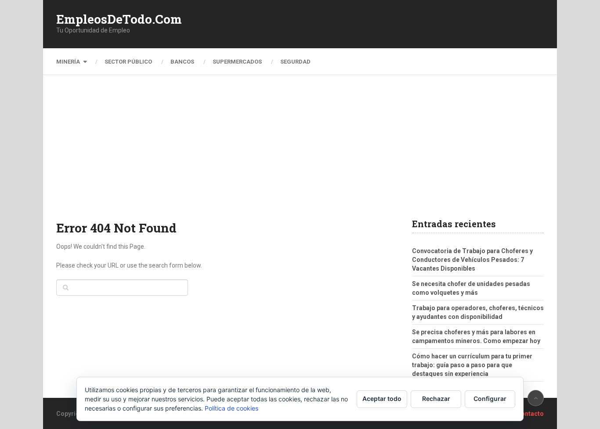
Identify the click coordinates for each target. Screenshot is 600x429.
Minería (68, 61)
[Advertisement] (300, 153)
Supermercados (237, 61)
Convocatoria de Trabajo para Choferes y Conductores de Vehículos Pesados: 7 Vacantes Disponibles (472, 259)
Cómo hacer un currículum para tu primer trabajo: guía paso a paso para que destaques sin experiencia (472, 365)
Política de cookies (231, 408)
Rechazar (436, 398)
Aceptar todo (381, 398)
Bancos (182, 61)
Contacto (530, 413)
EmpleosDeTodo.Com (119, 19)
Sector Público (128, 61)
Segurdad (295, 61)
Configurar (489, 398)
